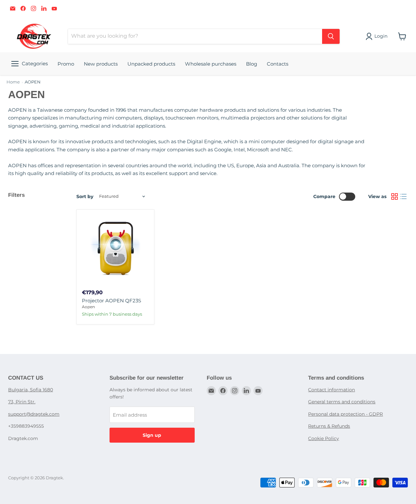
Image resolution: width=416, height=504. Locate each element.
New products (101, 64)
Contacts (277, 64)
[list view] (403, 196)
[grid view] (394, 196)
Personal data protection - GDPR (345, 414)
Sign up (152, 435)
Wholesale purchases (210, 64)
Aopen (88, 306)
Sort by (84, 196)
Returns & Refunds (329, 426)
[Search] (331, 36)
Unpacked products (151, 64)
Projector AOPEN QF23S (111, 300)
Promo (66, 64)
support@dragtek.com (33, 414)
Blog (251, 64)
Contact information (331, 390)
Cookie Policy (323, 438)
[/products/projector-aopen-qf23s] (115, 248)
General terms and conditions (341, 402)
